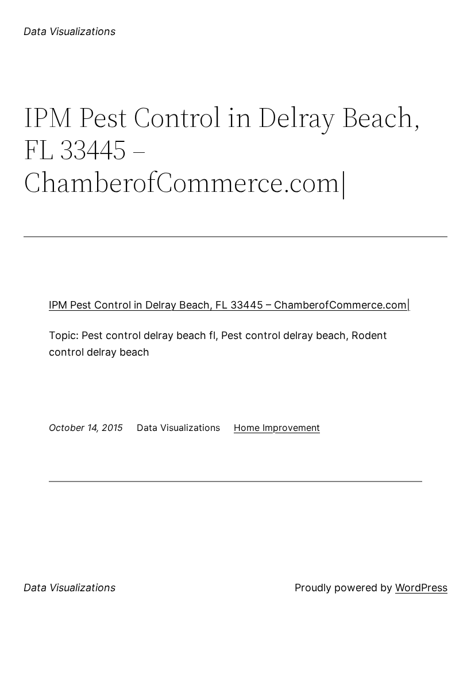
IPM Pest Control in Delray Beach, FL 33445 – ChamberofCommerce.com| (229, 305)
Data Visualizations (69, 31)
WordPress (421, 587)
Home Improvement (277, 427)
